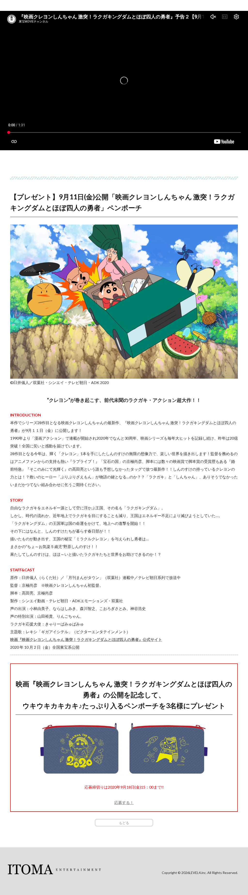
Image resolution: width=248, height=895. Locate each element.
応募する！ (124, 802)
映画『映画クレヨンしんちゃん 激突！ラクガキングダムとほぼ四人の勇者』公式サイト (86, 639)
